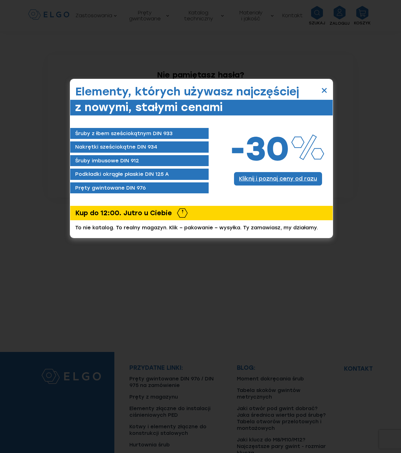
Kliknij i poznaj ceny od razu (278, 178)
